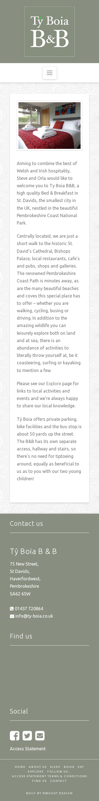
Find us (39, 780)
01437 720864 (28, 608)
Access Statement (28, 748)
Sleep (55, 766)
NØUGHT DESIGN (58, 793)
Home (20, 766)
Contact (58, 780)
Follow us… (59, 771)
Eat (81, 766)
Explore (53, 383)
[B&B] (49, 31)
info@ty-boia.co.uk (33, 615)
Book (69, 766)
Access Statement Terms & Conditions (49, 776)
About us (38, 766)
